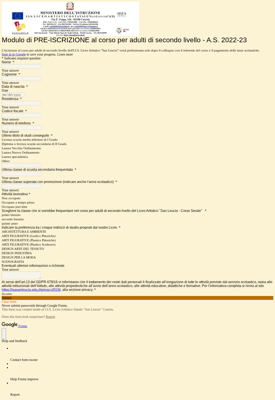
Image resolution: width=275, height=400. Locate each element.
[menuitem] (141, 354)
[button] (137, 298)
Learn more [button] (65, 54)
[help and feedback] (4, 333)
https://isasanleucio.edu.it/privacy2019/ (31, 289)
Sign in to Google (14, 54)
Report (50, 316)
